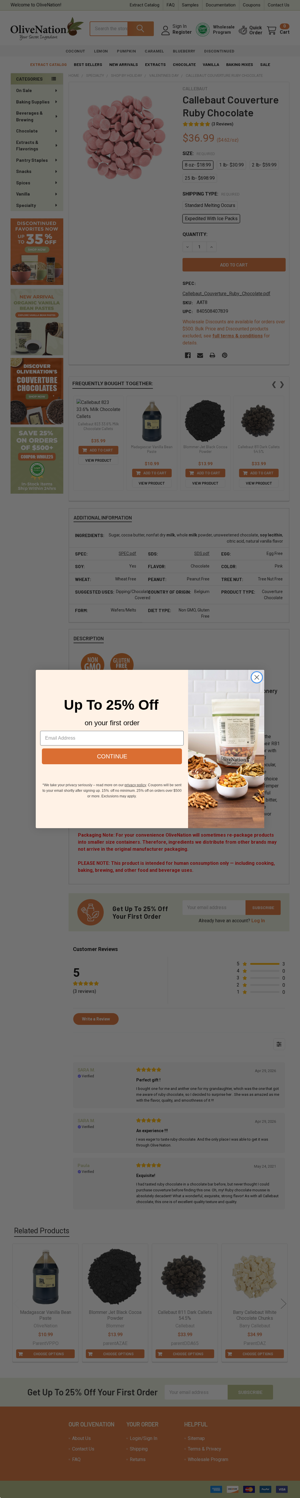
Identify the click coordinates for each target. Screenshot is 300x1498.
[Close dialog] (257, 677)
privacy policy (135, 785)
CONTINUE (112, 756)
